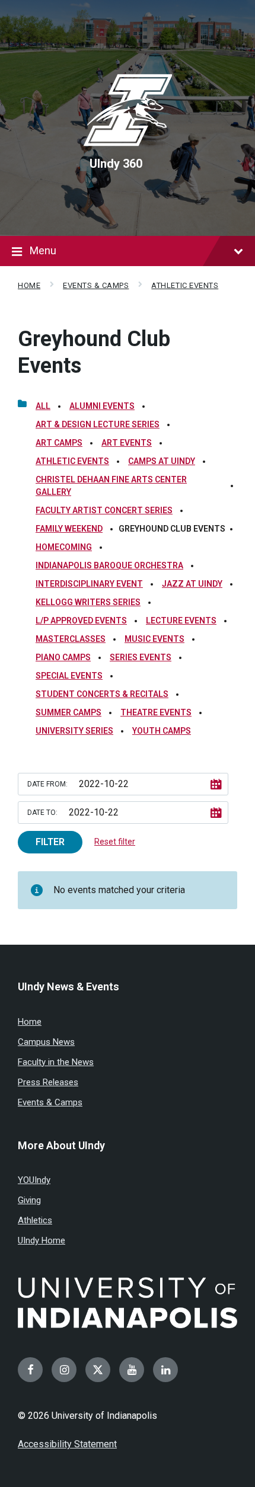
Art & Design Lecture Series (98, 424)
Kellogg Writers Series (88, 602)
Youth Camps (161, 730)
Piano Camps (63, 657)
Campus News (46, 1042)
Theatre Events (156, 712)
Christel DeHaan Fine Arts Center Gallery (111, 486)
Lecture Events (181, 620)
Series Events (140, 657)
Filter (50, 842)
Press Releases (48, 1082)
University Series (74, 730)
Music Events (154, 639)
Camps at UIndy (161, 461)
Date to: (42, 812)
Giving (29, 1200)
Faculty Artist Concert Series (104, 510)
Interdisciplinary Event (89, 584)
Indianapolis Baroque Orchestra (109, 565)
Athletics (35, 1220)
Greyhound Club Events (94, 352)
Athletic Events (184, 285)
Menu (43, 250)
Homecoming (64, 547)
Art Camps (59, 442)
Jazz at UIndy (192, 584)
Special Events (69, 675)
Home (29, 285)
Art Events (126, 442)
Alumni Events (102, 406)
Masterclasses (71, 639)
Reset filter (114, 841)
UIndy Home (41, 1240)
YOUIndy (34, 1180)
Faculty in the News (56, 1062)
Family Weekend (69, 528)
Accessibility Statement (67, 1444)
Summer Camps (68, 712)
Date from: (47, 784)
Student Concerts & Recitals (102, 694)
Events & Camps (96, 285)
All (43, 406)
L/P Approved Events (81, 620)
